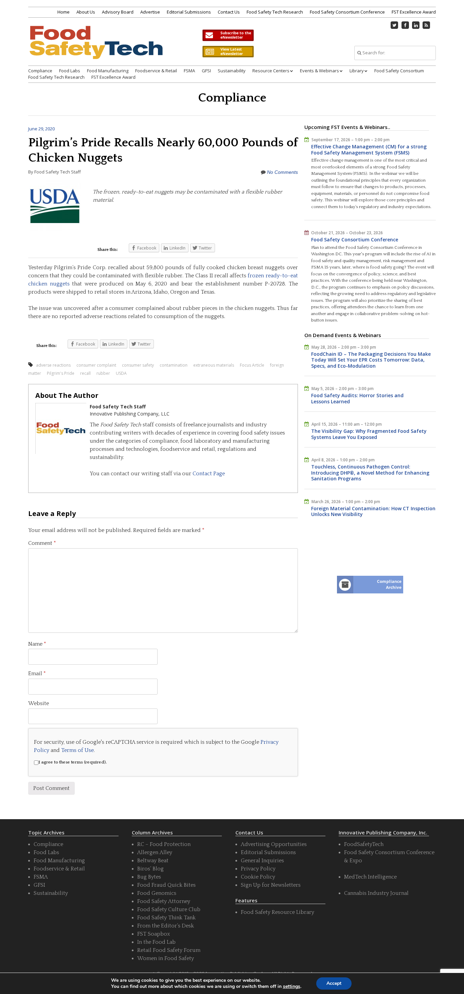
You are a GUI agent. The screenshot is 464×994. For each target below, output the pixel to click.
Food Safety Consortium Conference (347, 12)
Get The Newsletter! (228, 35)
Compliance (40, 71)
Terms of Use (77, 750)
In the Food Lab (156, 942)
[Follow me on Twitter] (394, 25)
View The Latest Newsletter (228, 51)
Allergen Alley (154, 852)
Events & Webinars (319, 71)
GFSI (206, 71)
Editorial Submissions (189, 12)
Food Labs (69, 71)
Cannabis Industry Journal (376, 893)
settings (291, 986)
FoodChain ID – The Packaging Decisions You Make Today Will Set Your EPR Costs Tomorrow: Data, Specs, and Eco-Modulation (371, 360)
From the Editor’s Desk (165, 926)
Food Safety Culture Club (168, 909)
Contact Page (209, 474)
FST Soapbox (153, 934)
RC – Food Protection (164, 844)
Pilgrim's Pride (60, 373)
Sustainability (232, 71)
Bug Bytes (149, 877)
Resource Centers (270, 71)
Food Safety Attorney (163, 901)
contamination (174, 365)
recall (85, 373)
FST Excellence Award (414, 12)
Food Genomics (156, 893)
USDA (121, 373)
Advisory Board (117, 12)
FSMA (189, 71)
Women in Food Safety (165, 958)
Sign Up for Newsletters (271, 885)
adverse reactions (53, 365)
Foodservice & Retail (156, 71)
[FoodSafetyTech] (95, 48)
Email (37, 673)
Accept (333, 983)
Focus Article (252, 365)
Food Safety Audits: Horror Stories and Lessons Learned (357, 398)
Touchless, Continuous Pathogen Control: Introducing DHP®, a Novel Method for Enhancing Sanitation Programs (370, 472)
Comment (42, 543)
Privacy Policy (258, 869)
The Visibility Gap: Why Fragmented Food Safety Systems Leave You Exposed (369, 434)
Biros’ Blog (150, 869)
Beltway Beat (152, 861)
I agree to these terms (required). (72, 762)
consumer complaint (96, 365)
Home (63, 12)
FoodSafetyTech (363, 844)
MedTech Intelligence (370, 877)
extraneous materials (213, 365)
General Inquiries (262, 861)
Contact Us (229, 12)
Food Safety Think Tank (166, 918)
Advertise (150, 12)
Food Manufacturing (107, 71)
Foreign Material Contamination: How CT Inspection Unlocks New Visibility (373, 511)
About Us (85, 12)
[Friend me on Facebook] (405, 25)
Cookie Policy (258, 877)
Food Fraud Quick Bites (166, 885)
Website (38, 703)
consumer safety (138, 365)
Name (37, 644)
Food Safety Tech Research (275, 12)
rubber (103, 373)
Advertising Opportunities (274, 844)
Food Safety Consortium (399, 71)
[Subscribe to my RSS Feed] (426, 25)
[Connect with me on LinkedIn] (415, 25)
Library (357, 71)
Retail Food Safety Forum (168, 950)
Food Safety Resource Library (277, 912)
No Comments (282, 172)
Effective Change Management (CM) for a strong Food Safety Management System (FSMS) (369, 149)
